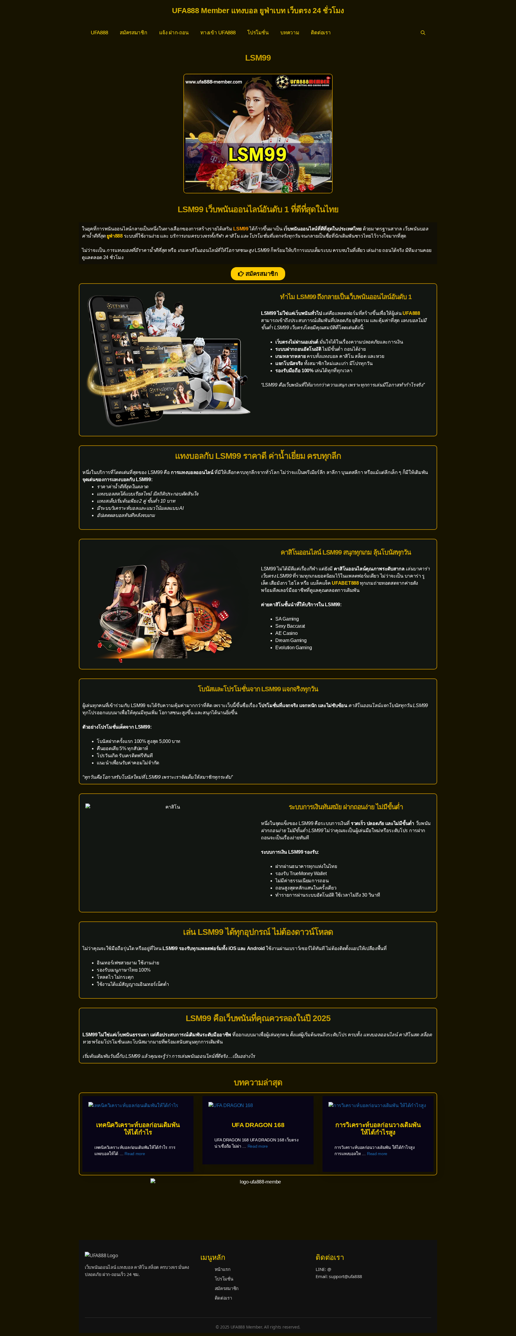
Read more (135, 1153)
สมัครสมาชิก (133, 33)
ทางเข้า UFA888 (217, 33)
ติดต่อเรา (321, 33)
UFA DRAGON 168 (258, 1124)
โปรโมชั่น (257, 33)
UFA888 (99, 33)
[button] (423, 33)
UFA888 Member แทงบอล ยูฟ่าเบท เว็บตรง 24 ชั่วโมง (258, 10)
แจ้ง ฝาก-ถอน (174, 33)
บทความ (289, 33)
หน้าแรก (223, 1269)
